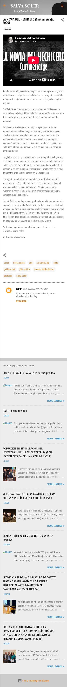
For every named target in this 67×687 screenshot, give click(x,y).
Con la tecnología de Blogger (35, 680)
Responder (21, 301)
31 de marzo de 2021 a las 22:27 (35, 289)
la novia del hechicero (44, 269)
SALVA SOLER (24, 6)
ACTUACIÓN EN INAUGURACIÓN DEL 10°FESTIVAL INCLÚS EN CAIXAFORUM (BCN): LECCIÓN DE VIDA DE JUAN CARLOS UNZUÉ (28, 452)
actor (6, 262)
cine (31, 262)
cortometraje (43, 262)
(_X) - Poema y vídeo (15, 411)
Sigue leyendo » (55, 401)
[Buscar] (62, 7)
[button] (62, 20)
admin (19, 288)
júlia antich (25, 269)
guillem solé (9, 269)
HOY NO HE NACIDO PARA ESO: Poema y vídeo (29, 373)
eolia (56, 262)
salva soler (21, 275)
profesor (8, 275)
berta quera (19, 262)
